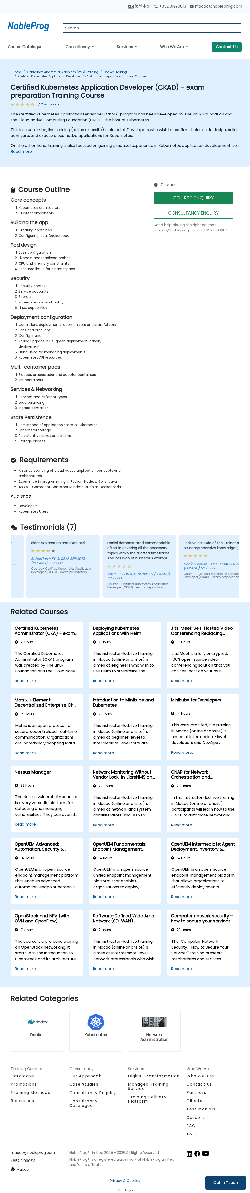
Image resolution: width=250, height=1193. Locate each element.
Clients (194, 1101)
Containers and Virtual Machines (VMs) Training (62, 72)
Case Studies (83, 1084)
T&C (191, 1134)
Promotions (24, 1084)
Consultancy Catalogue (83, 1103)
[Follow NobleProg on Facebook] (197, 1153)
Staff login (125, 1190)
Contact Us (227, 47)
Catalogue (22, 1076)
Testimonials (201, 1109)
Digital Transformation (154, 1076)
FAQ (191, 1126)
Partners (197, 1092)
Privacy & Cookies (125, 1180)
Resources (22, 1101)
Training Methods (30, 1092)
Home (17, 72)
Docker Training (115, 72)
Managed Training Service (148, 1086)
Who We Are (172, 47)
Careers (196, 1117)
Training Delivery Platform (147, 1099)
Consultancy (78, 47)
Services (125, 47)
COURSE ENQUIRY (193, 197)
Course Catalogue (25, 47)
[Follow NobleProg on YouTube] (205, 1153)
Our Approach (85, 1076)
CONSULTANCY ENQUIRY (193, 213)
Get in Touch (225, 1182)
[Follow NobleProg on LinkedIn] (189, 1153)
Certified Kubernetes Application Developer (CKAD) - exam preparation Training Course (82, 76)
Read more (21, 151)
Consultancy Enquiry (92, 1093)
